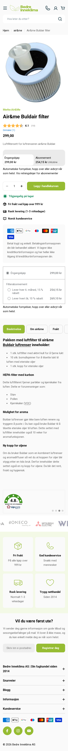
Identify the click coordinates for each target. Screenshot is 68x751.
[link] (34, 501)
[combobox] (34, 19)
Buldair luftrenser (17, 345)
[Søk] (60, 19)
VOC (27, 403)
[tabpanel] (34, 405)
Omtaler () (9, 130)
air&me (18, 30)
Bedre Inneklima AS (23, 744)
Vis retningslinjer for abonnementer (37, 173)
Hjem (6, 30)
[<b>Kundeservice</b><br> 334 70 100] (48, 8)
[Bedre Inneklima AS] (17, 523)
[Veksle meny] (5, 8)
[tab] (14, 329)
